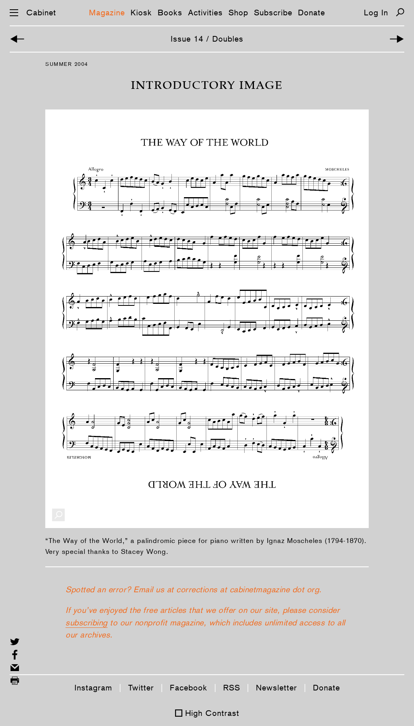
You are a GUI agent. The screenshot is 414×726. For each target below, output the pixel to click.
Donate (311, 12)
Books (170, 12)
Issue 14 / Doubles (207, 39)
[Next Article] (396, 39)
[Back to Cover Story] (17, 39)
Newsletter (276, 687)
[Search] (400, 12)
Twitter (141, 687)
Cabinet (41, 12)
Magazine (107, 12)
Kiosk (141, 12)
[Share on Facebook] (15, 655)
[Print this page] (15, 680)
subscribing (86, 622)
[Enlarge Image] (58, 515)
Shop (238, 12)
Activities (205, 12)
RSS (231, 687)
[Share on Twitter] (15, 642)
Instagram (93, 687)
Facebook (188, 687)
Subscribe (273, 12)
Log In (376, 12)
